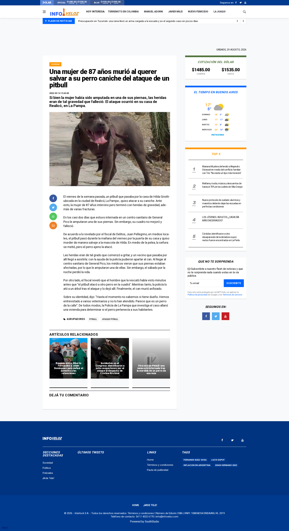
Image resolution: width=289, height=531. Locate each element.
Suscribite (233, 283)
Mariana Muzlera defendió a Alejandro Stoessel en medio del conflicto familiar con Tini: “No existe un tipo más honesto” (221, 169)
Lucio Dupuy (218, 460)
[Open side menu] (44, 11)
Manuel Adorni (153, 11)
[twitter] (53, 207)
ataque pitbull (110, 319)
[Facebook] (236, 2)
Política (47, 467)
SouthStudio (152, 521)
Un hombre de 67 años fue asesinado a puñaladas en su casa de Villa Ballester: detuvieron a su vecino (134, 21)
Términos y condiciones (160, 464)
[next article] (237, 21)
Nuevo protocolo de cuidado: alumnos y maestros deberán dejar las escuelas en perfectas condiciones (221, 203)
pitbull (93, 319)
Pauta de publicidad (157, 469)
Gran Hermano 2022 (226, 465)
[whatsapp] (53, 216)
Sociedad (55, 64)
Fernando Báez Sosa (195, 460)
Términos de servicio (232, 295)
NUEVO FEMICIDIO (198, 11)
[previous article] (243, 21)
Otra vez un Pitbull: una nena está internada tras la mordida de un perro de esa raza (151, 369)
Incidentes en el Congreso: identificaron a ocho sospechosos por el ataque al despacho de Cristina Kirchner (109, 368)
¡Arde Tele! (48, 478)
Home (150, 459)
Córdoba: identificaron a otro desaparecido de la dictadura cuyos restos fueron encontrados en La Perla (221, 237)
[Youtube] (245, 2)
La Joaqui (219, 11)
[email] (53, 225)
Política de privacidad (197, 295)
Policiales (48, 472)
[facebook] (53, 198)
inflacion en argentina (196, 465)
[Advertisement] (144, 35)
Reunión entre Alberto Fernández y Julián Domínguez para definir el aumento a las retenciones (68, 368)
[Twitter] (240, 2)
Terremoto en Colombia (123, 11)
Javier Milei (175, 11)
